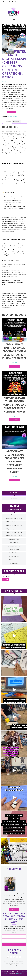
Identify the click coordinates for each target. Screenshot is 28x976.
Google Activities (14, 549)
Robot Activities (14, 553)
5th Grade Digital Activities (14, 525)
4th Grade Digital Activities (14, 522)
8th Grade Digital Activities (14, 535)
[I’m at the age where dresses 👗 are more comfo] (14, 744)
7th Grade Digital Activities (14, 532)
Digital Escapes (12, 116)
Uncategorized (14, 563)
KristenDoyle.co (19, 973)
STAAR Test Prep (14, 556)
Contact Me (14, 909)
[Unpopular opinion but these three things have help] (14, 636)
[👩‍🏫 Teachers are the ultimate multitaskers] (14, 770)
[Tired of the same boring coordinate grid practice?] (14, 663)
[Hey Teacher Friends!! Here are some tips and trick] (14, 851)
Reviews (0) (16, 121)
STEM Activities (14, 560)
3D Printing (14, 515)
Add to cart (14, 366)
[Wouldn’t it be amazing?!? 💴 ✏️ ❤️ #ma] (14, 690)
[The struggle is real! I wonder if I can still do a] (14, 717)
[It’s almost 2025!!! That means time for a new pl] (14, 609)
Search (5, 579)
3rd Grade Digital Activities (14, 518)
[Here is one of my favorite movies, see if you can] (14, 824)
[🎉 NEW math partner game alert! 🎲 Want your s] (14, 797)
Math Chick (13, 12)
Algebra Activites (14, 539)
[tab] (7, 122)
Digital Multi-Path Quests (14, 546)
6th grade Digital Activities (14, 529)
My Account (14, 498)
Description (7, 121)
